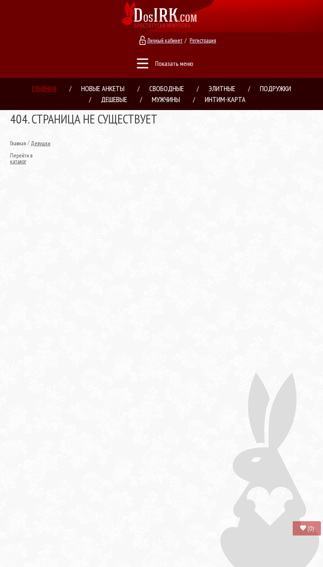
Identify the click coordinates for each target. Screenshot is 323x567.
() (310, 528)
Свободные (166, 88)
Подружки (275, 88)
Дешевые (114, 99)
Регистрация (203, 40)
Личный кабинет (165, 40)
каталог (18, 161)
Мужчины (166, 99)
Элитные (222, 88)
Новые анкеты (102, 88)
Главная (44, 88)
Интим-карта (225, 99)
